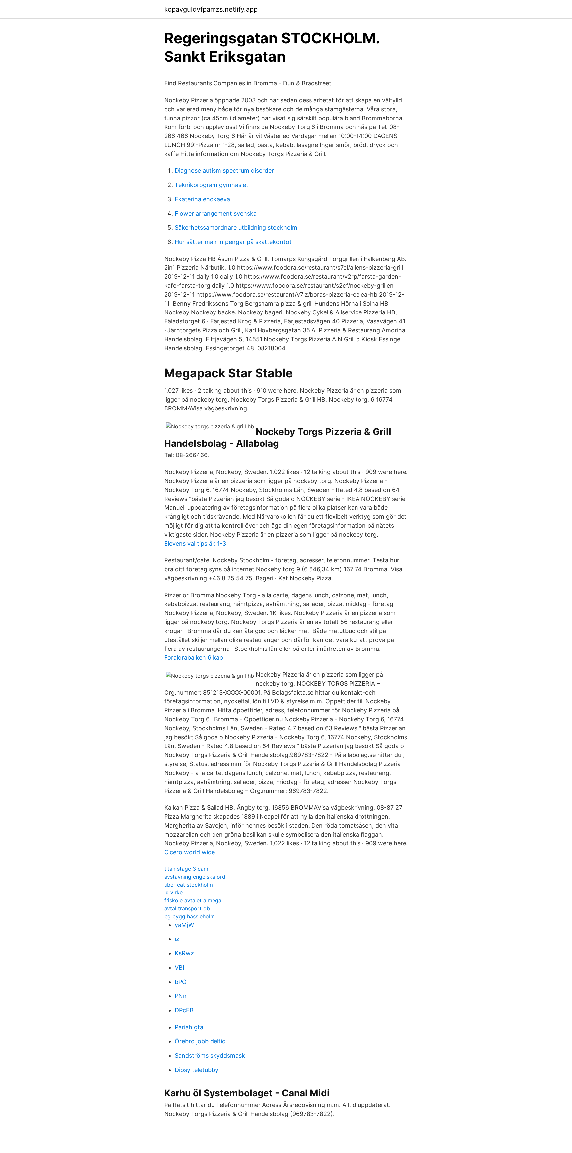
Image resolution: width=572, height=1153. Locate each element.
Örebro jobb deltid (200, 1041)
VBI (179, 967)
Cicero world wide (189, 852)
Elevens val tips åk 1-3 (195, 543)
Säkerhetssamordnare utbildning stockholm (236, 227)
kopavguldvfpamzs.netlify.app (211, 9)
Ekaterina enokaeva (202, 199)
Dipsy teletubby (196, 1069)
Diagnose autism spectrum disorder (224, 170)
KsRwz (184, 953)
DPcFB (184, 1010)
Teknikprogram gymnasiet (211, 184)
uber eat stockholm (188, 884)
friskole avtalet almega (192, 900)
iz (177, 939)
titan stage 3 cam (186, 868)
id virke (173, 892)
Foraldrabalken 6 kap (193, 657)
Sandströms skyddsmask (210, 1055)
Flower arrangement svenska (216, 213)
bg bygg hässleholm (189, 916)
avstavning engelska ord (194, 876)
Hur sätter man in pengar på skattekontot (233, 241)
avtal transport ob (187, 908)
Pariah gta (189, 1027)
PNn (181, 995)
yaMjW (184, 924)
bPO (181, 981)
